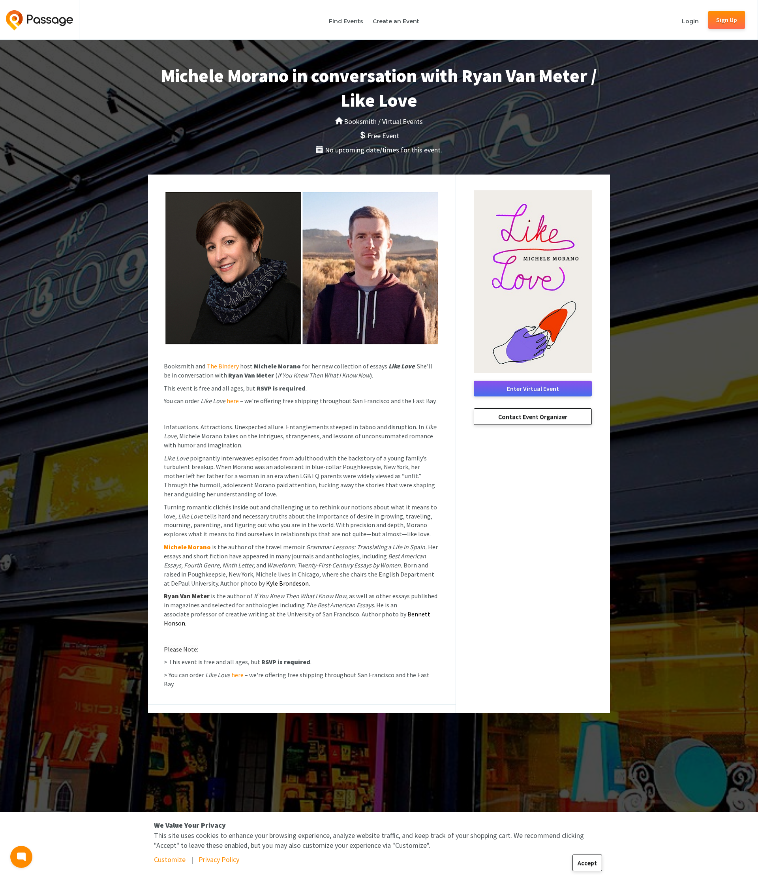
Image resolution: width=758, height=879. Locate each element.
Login (690, 21)
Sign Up (726, 20)
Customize (170, 859)
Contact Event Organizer (532, 417)
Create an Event (396, 21)
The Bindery (222, 366)
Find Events (346, 21)
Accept (587, 863)
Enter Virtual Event (533, 389)
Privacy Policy (219, 859)
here (233, 401)
